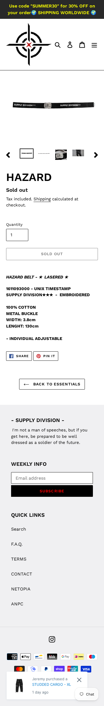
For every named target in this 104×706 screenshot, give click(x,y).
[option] (26, 154)
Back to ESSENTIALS (56, 384)
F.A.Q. (16, 544)
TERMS (18, 559)
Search (18, 529)
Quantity (14, 224)
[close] (79, 680)
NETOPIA (21, 589)
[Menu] (94, 44)
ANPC (17, 604)
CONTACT (21, 574)
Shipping (42, 198)
